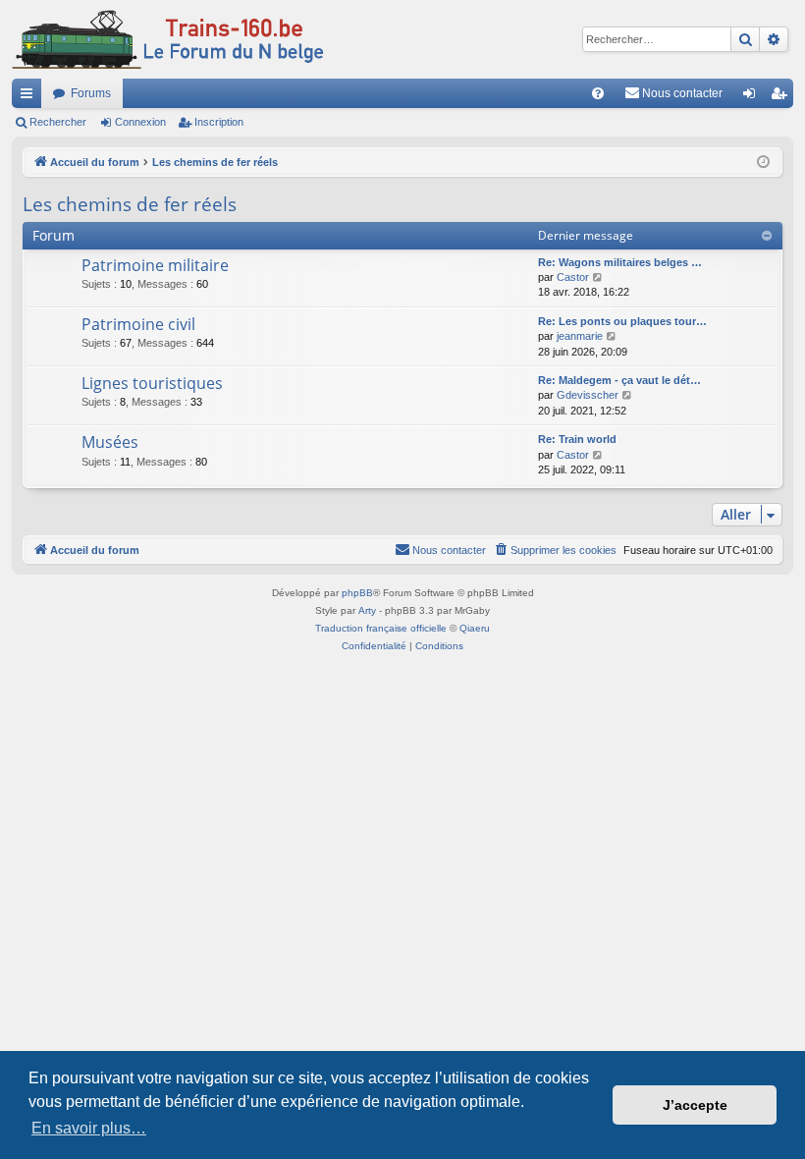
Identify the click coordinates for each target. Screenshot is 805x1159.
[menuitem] (598, 93)
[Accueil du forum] (168, 39)
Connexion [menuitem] (753, 97)
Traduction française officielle (381, 628)
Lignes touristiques (152, 383)
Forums (91, 93)
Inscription (218, 122)
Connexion (140, 122)
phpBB (357, 592)
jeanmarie (580, 336)
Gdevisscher (587, 395)
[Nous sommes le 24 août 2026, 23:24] (763, 162)
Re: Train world (577, 439)
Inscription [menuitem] (782, 97)
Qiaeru (474, 628)
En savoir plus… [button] (88, 1128)
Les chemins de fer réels (130, 204)
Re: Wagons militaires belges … (620, 262)
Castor (573, 277)
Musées (109, 442)
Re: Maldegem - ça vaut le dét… (619, 380)
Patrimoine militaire (155, 265)
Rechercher (57, 122)
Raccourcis (30, 97)
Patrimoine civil (138, 324)
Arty (367, 610)
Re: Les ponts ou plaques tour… (622, 321)
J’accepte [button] (695, 1105)
